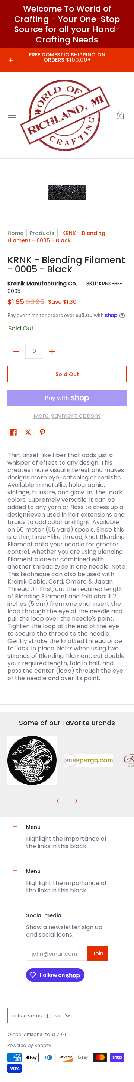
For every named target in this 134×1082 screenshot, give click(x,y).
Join (97, 953)
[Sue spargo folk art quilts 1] (88, 760)
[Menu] (11, 115)
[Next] (76, 801)
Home (15, 233)
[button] (120, 115)
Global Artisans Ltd (28, 1034)
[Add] (52, 351)
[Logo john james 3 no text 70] (32, 760)
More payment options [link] (67, 416)
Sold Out (67, 374)
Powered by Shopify (29, 1045)
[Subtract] (16, 351)
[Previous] (58, 801)
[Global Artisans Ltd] (65, 115)
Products (42, 233)
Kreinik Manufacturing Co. (42, 283)
